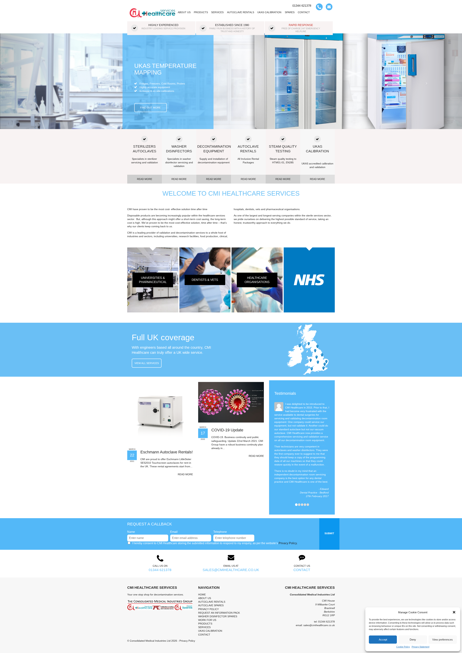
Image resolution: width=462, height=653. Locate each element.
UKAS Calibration (269, 12)
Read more (185, 474)
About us (184, 12)
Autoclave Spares (211, 605)
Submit (329, 533)
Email (174, 531)
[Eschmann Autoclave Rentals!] (160, 413)
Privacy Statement (420, 647)
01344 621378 (160, 570)
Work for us (207, 620)
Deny (413, 639)
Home (202, 594)
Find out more (150, 127)
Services (217, 12)
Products (201, 12)
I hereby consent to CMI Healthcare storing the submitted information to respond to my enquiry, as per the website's (214, 543)
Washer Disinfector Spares (217, 616)
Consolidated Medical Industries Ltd (150, 640)
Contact (304, 12)
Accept (383, 639)
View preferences (442, 639)
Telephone (220, 531)
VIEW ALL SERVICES (146, 363)
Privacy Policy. (288, 543)
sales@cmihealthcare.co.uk (231, 570)
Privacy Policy (208, 609)
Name (131, 531)
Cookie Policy (403, 647)
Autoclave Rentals (240, 12)
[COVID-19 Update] (231, 401)
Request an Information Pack (219, 612)
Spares (290, 12)
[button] (454, 612)
